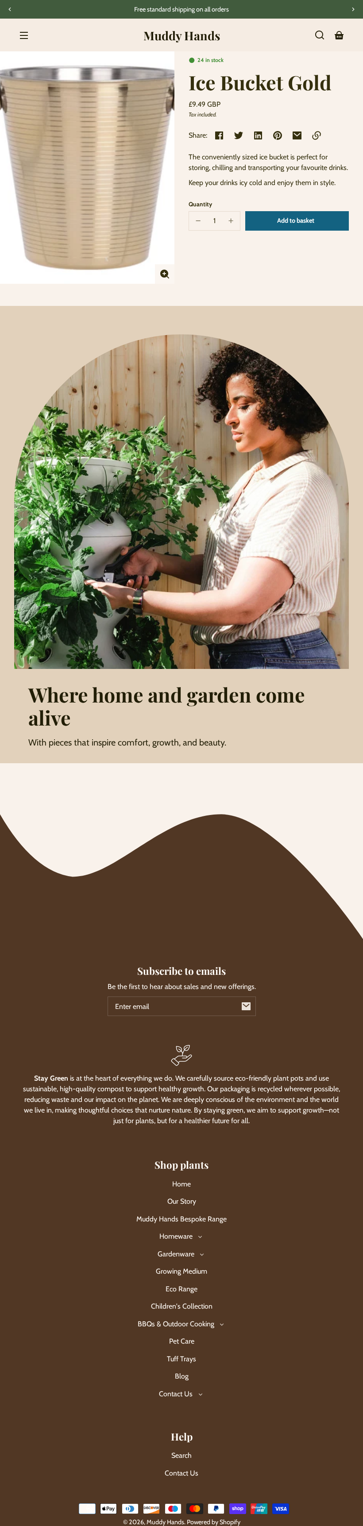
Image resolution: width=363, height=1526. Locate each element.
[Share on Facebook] (219, 135)
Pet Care (181, 1341)
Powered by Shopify (213, 1522)
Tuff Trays (181, 1359)
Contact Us (181, 1473)
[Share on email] (297, 135)
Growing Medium (181, 1271)
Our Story (181, 1201)
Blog (182, 1376)
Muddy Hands (165, 1522)
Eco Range (181, 1289)
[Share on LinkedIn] (258, 135)
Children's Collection (181, 1306)
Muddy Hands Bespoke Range (181, 1219)
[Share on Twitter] (238, 135)
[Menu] (24, 35)
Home (181, 1184)
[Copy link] (316, 135)
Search (181, 1455)
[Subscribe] (246, 1006)
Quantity (200, 204)
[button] (319, 35)
